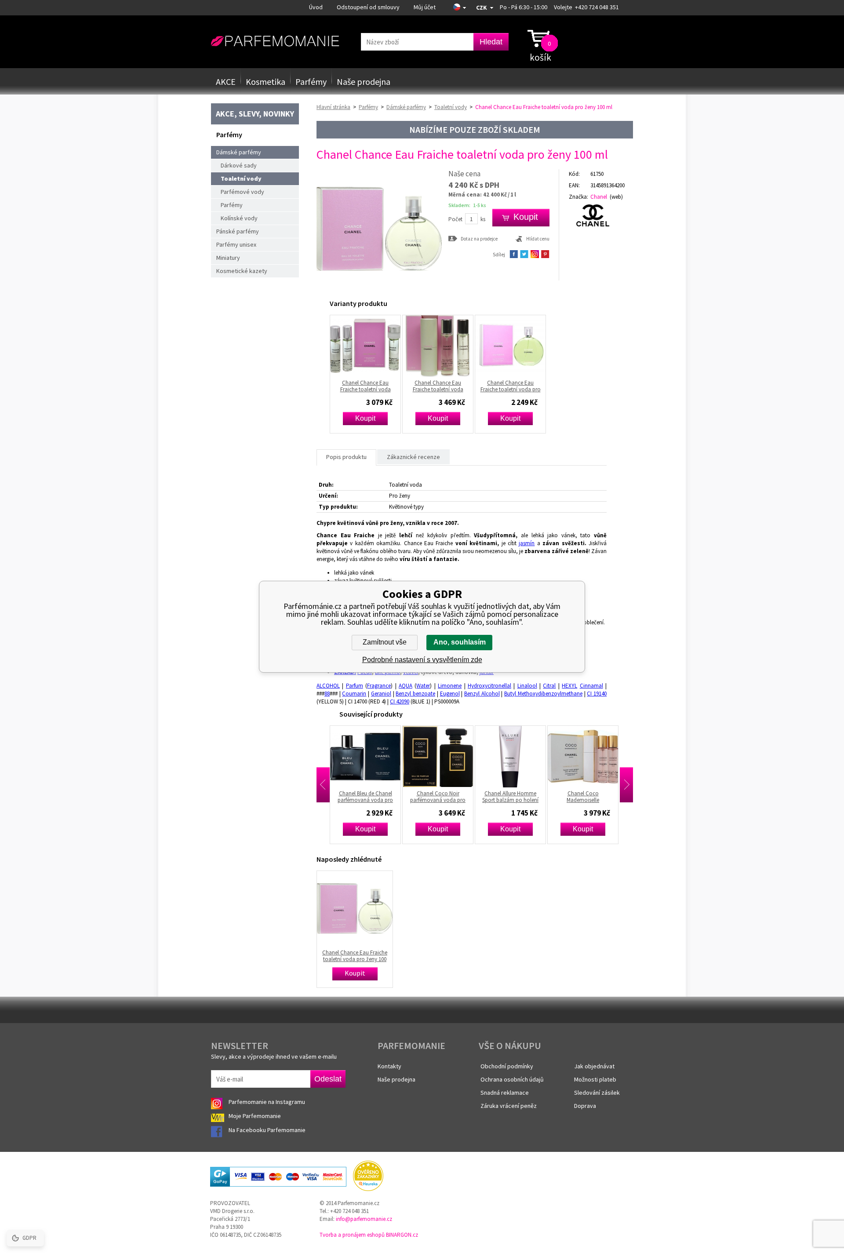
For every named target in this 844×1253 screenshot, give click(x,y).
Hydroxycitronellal (489, 685)
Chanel (598, 196)
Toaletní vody (241, 178)
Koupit (365, 418)
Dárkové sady (239, 165)
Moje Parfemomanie (255, 1116)
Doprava (585, 1106)
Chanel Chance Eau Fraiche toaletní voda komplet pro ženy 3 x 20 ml (438, 386)
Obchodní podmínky (506, 1066)
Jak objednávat (594, 1066)
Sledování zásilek (597, 1092)
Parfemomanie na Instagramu (267, 1102)
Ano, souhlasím (459, 642)
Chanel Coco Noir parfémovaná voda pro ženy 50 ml (378, 796)
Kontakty (389, 1066)
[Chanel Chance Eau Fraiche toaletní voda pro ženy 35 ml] (510, 346)
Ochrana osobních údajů (512, 1079)
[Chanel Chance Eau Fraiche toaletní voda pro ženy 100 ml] (379, 289)
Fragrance (379, 685)
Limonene (450, 685)
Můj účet (425, 7)
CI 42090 (399, 701)
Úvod (316, 7)
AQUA (405, 685)
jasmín (527, 543)
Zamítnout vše (385, 642)
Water (423, 685)
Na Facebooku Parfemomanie (268, 1130)
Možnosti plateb (595, 1079)
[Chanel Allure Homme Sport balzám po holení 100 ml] (451, 756)
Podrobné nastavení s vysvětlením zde (422, 659)
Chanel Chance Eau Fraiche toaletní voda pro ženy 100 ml (354, 955)
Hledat (491, 41)
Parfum (354, 685)
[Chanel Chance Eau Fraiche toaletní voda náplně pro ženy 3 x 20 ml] (365, 346)
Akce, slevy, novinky (255, 114)
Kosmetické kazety (241, 271)
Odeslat (328, 1079)
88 (327, 693)
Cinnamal (591, 685)
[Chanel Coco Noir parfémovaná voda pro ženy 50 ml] (378, 756)
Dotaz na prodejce (479, 238)
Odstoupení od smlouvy (368, 7)
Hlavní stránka (333, 107)
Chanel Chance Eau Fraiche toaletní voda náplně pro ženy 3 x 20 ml (365, 386)
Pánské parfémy (237, 231)
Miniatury (228, 258)
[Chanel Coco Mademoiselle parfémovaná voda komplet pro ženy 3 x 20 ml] (523, 756)
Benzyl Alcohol (482, 693)
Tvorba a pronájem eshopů (352, 1234)
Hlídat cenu (537, 239)
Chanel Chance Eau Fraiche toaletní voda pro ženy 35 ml (510, 386)
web (616, 196)
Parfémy (311, 81)
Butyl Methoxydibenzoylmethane (543, 693)
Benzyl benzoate (415, 693)
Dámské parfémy (238, 152)
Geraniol (381, 693)
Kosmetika (265, 81)
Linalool (527, 685)
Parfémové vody (242, 192)
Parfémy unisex (236, 244)
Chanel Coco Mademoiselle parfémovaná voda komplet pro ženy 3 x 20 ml (523, 796)
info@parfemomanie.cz (364, 1219)
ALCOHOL (328, 685)
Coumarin (354, 693)
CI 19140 (597, 693)
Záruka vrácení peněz (508, 1106)
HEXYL (569, 685)
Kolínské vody (239, 218)
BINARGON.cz (402, 1234)
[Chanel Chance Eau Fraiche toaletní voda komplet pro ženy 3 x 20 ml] (438, 346)
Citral (549, 685)
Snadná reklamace (504, 1092)
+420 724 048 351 (597, 7)
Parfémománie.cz (275, 41)
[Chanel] (597, 215)
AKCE (226, 81)
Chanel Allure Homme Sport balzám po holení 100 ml (451, 796)
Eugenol (450, 693)
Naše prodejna (363, 81)
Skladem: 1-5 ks (467, 205)
